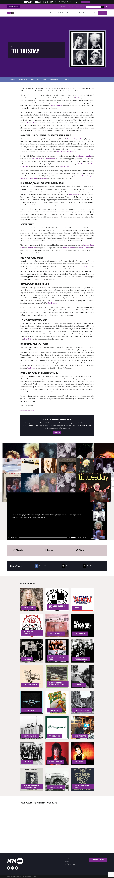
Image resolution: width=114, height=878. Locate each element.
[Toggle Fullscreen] (88, 537)
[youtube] (16, 868)
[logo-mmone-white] (15, 858)
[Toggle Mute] (69, 537)
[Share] (78, 537)
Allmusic (82, 550)
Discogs (50, 550)
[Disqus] (57, 826)
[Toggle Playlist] (86, 537)
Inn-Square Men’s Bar (84, 156)
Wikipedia (19, 550)
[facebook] (8, 868)
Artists (14, 46)
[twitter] (12, 868)
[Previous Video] (81, 537)
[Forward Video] (83, 537)
